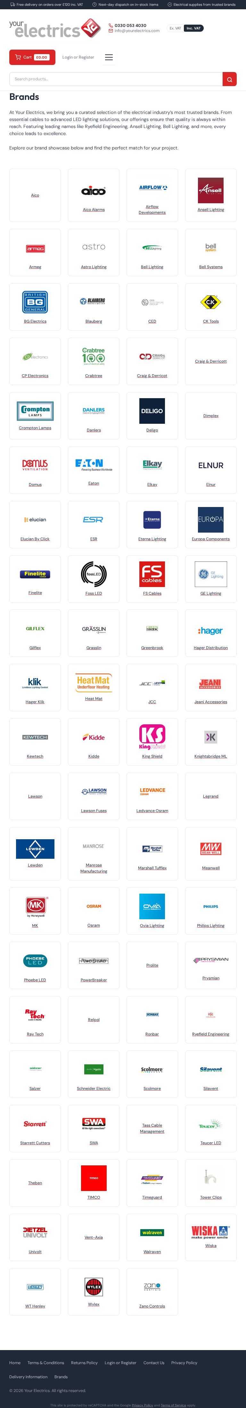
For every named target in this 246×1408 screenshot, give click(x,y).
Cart (35, 57)
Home (14, 1362)
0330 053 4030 (130, 25)
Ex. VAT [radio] (175, 28)
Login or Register (78, 57)
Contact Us (154, 1362)
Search (230, 79)
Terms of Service (173, 1405)
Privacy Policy (184, 1362)
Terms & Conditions (46, 1362)
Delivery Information (28, 1377)
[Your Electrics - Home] (55, 28)
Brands (61, 1377)
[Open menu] (109, 57)
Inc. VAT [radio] (194, 28)
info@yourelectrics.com (137, 30)
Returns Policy (84, 1362)
